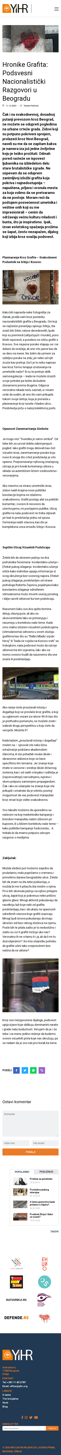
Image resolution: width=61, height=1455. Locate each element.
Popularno (22, 1171)
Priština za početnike (41, 1179)
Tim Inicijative (10, 1398)
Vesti (5, 1402)
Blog (5, 1406)
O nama (6, 1395)
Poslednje (46, 1171)
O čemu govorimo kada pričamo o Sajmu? (42, 1203)
